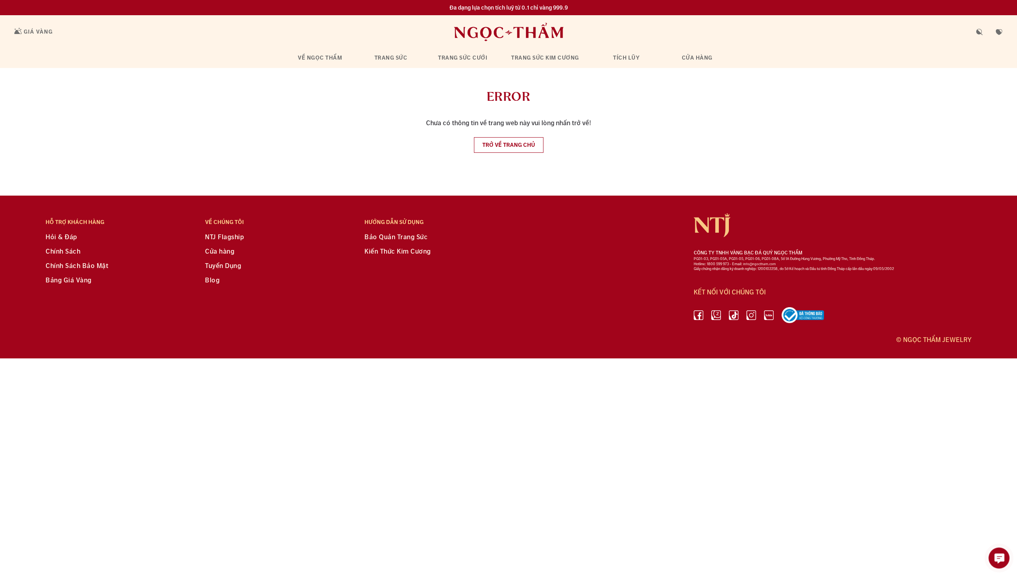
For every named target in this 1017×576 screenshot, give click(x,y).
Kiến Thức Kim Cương (397, 252)
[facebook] (698, 316)
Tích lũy (626, 57)
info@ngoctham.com (759, 264)
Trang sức (391, 57)
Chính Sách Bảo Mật (77, 266)
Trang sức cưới (462, 57)
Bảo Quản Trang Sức (396, 237)
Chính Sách (63, 252)
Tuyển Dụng (223, 266)
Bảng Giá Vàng (69, 280)
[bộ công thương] (803, 316)
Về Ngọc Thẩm (320, 57)
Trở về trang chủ (508, 145)
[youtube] (769, 316)
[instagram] (751, 316)
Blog (212, 280)
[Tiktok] (733, 316)
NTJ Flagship (224, 237)
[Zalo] (716, 316)
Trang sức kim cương (545, 57)
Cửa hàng (697, 57)
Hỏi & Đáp (61, 237)
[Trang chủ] (508, 32)
